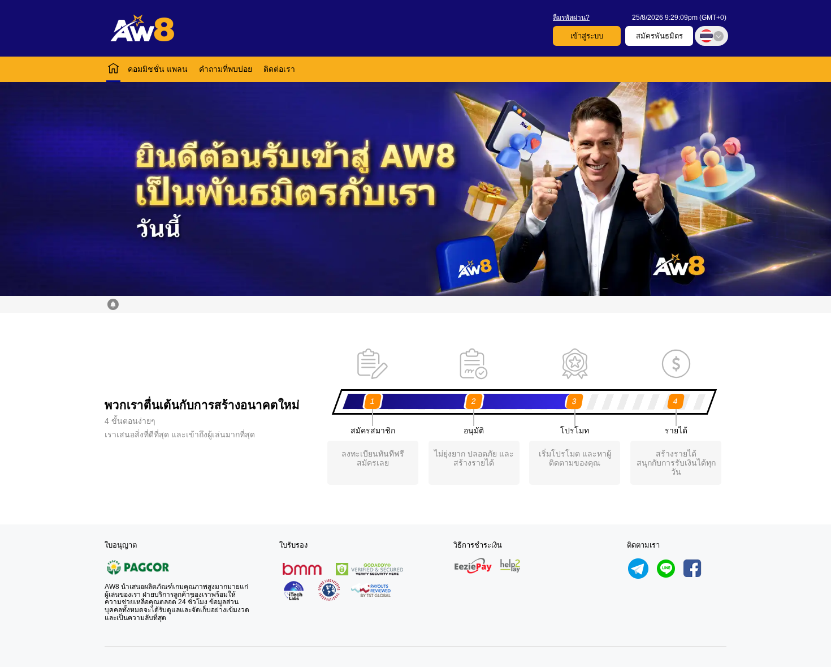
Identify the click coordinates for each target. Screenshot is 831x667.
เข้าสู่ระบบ (586, 36)
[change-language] (711, 36)
